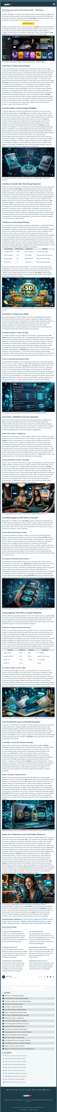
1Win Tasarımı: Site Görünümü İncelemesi (15, 1070)
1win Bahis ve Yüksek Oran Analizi (13, 1007)
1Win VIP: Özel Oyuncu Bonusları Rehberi (15, 1079)
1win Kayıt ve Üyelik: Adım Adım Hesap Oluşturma (18, 1001)
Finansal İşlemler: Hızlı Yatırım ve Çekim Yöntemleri (18, 1032)
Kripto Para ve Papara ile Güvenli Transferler (16, 1034)
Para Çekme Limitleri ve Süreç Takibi (14, 1037)
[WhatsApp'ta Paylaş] (53, 977)
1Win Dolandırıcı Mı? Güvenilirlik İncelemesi (15, 1064)
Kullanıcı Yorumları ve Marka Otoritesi (14, 1046)
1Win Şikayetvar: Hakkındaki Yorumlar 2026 (15, 1076)
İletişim (36, 1109)
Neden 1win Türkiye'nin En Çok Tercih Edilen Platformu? (19, 1048)
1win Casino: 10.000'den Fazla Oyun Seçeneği (17, 1015)
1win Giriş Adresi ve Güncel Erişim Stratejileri (16, 998)
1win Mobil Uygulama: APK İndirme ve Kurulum (17, 1023)
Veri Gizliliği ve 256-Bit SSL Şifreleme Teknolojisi (17, 1043)
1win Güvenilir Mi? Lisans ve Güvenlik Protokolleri (18, 1040)
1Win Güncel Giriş (27, 23)
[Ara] (45, 988)
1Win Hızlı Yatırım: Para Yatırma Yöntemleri (15, 1061)
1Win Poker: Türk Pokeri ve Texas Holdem (15, 1082)
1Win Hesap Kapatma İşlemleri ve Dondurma (16, 1073)
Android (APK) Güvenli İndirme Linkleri (15, 1026)
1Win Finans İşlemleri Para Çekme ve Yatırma (16, 1055)
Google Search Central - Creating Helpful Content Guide (35, 923)
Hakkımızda (30, 1109)
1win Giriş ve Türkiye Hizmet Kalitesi (14, 995)
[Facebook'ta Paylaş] (47, 977)
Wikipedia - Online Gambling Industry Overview (33, 921)
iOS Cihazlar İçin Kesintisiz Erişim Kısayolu (16, 1029)
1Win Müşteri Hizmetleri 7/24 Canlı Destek (15, 1067)
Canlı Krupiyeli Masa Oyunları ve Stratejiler (16, 1021)
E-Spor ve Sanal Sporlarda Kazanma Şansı (16, 1012)
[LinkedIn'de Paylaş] (50, 977)
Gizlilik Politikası (23, 1109)
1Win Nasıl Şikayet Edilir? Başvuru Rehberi (15, 1058)
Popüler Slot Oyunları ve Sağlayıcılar (14, 1018)
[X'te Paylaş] (44, 977)
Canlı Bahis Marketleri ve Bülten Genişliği (15, 1009)
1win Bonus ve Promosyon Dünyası (14, 1004)
